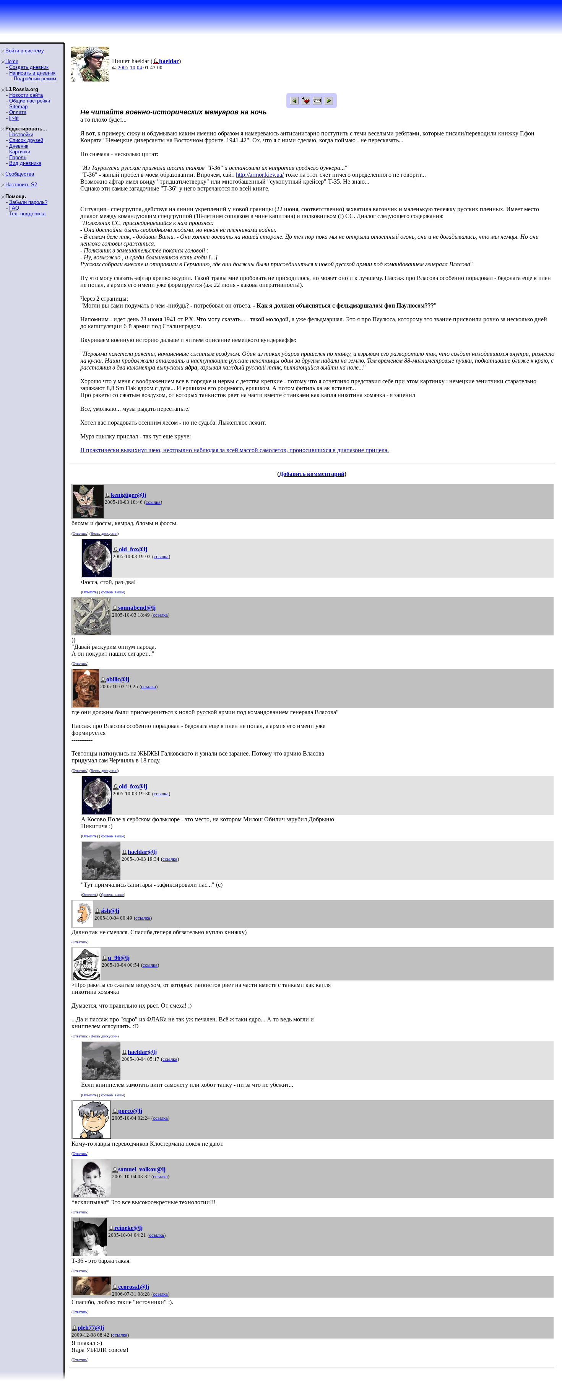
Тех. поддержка (27, 214)
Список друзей (26, 140)
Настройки (21, 134)
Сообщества (19, 174)
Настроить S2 (21, 184)
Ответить (80, 533)
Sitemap (18, 106)
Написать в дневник (32, 73)
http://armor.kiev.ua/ (260, 174)
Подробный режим (35, 78)
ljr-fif (14, 118)
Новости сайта (26, 95)
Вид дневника (25, 163)
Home (11, 61)
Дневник (18, 146)
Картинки (19, 152)
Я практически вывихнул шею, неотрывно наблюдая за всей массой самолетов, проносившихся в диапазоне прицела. (234, 450)
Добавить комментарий (311, 474)
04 (139, 67)
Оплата (17, 112)
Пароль (17, 157)
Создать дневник (29, 67)
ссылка (153, 502)
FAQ (14, 208)
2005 (123, 67)
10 (132, 67)
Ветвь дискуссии (104, 533)
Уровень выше (112, 592)
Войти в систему (24, 51)
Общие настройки (29, 101)
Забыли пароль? (28, 202)
